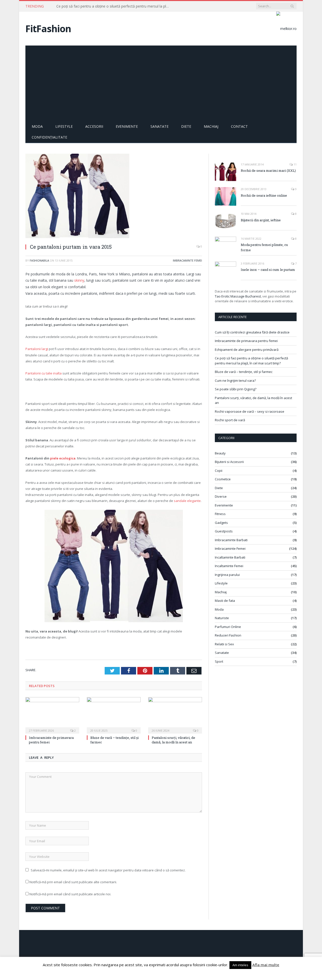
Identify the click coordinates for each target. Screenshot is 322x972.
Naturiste (222, 618)
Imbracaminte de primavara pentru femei (246, 341)
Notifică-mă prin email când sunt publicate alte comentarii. (73, 882)
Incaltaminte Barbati (230, 557)
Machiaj (211, 126)
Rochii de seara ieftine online (264, 195)
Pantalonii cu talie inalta (43, 373)
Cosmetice (223, 479)
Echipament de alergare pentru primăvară (246, 349)
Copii (218, 470)
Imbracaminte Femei (187, 260)
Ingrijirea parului (227, 574)
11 (295, 164)
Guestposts (224, 531)
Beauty (220, 453)
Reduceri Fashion (228, 635)
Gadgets (221, 522)
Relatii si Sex (224, 644)
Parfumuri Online (228, 626)
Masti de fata (225, 600)
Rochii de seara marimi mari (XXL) (268, 170)
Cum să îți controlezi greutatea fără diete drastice (252, 332)
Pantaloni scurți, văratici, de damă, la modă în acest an (173, 739)
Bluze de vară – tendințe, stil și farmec (243, 371)
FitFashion (48, 28)
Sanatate (159, 126)
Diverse (221, 496)
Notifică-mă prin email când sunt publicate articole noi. (70, 894)
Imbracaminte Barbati (231, 540)
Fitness (220, 514)
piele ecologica (62, 458)
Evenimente (127, 126)
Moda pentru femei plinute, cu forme (264, 247)
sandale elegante (187, 500)
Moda (37, 126)
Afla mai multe (265, 964)
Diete (186, 126)
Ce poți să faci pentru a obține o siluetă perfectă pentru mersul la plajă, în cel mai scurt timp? (114, 6)
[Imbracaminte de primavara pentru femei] (52, 714)
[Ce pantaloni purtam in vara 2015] (113, 196)
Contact (239, 126)
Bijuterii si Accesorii (229, 461)
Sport (219, 661)
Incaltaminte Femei (229, 566)
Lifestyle (64, 126)
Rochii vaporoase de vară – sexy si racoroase (249, 411)
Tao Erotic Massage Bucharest (238, 296)
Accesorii (94, 126)
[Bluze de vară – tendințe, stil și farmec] (114, 714)
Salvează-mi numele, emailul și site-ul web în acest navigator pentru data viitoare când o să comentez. (108, 870)
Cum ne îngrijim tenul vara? (235, 380)
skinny (79, 280)
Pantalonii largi (36, 349)
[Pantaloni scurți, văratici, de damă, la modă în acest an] (175, 714)
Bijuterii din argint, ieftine (261, 220)
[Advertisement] (161, 83)
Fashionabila (39, 260)
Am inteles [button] (240, 965)
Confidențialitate (49, 137)
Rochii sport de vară (230, 420)
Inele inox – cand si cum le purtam (268, 269)
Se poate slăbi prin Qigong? (235, 389)
